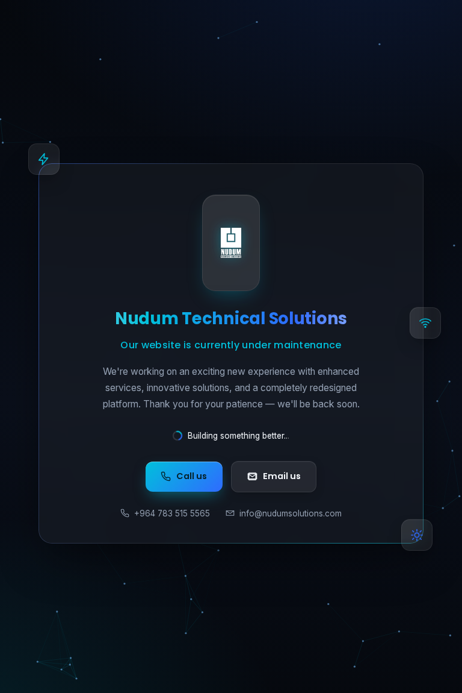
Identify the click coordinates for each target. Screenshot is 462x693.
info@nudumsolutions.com (290, 513)
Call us (191, 476)
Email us (282, 476)
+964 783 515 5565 (172, 513)
